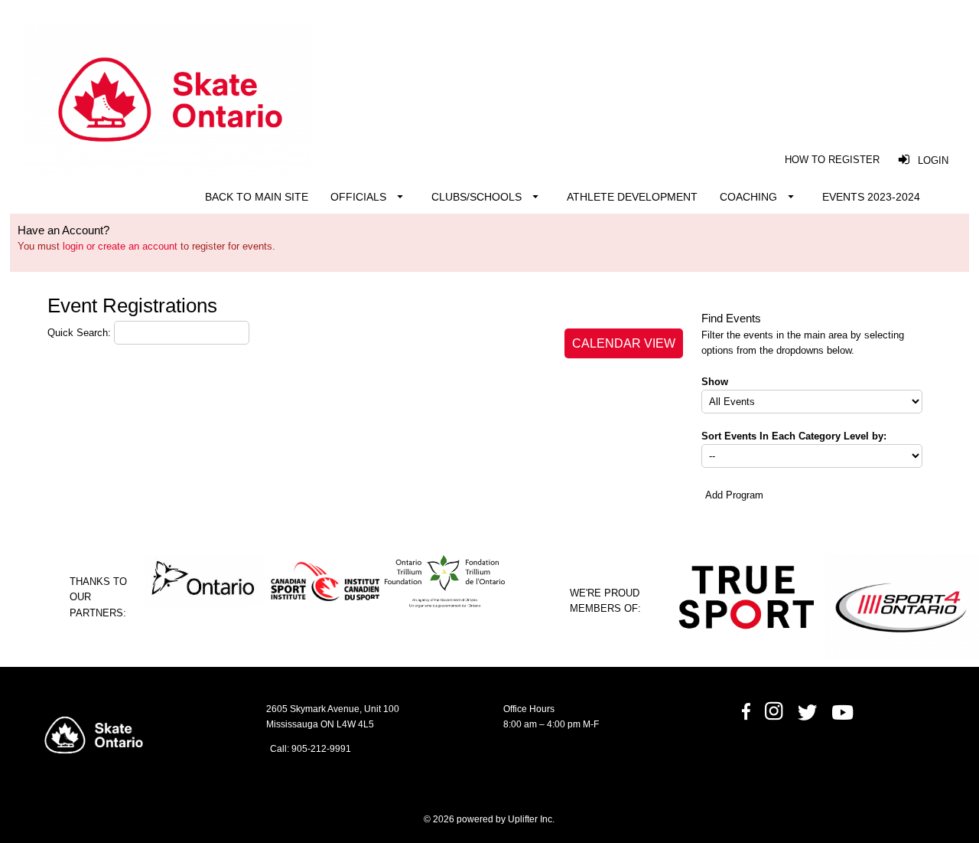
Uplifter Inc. (531, 819)
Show (714, 381)
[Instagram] (773, 717)
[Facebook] (745, 717)
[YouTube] (843, 717)
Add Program (734, 495)
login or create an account (120, 246)
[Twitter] (814, 717)
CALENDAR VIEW (623, 343)
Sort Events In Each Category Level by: (793, 436)
